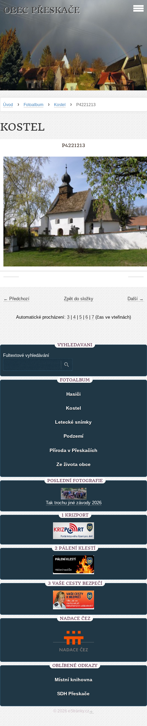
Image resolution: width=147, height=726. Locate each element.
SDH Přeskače (73, 693)
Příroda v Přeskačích (73, 450)
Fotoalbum (33, 104)
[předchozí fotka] (11, 215)
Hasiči (73, 394)
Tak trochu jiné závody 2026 (74, 502)
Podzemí (73, 436)
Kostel (60, 104)
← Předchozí (16, 298)
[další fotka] (136, 215)
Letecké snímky (73, 422)
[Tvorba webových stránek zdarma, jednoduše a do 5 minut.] (91, 711)
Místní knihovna (73, 679)
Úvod (8, 104)
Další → (136, 298)
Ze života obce (73, 464)
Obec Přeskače (41, 10)
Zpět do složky (78, 298)
